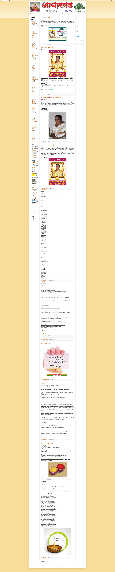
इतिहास (32, 109)
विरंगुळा (32, 130)
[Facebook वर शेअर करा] (49, 44)
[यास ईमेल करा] (47, 44)
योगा (32, 129)
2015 (32, 31)
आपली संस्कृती (33, 108)
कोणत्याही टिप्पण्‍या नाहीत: (46, 188)
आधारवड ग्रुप (33, 107)
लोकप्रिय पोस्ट (33, 20)
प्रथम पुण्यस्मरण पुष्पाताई (45, 17)
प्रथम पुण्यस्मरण (44, 95)
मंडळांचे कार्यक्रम (33, 125)
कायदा (32, 57)
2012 (32, 220)
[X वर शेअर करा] (49, 44)
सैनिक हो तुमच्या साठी (34, 48)
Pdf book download (34, 155)
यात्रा (32, 128)
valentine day (33, 103)
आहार (32, 44)
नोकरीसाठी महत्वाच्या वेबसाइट (34, 121)
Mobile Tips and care (34, 55)
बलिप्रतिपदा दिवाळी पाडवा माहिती (47, 483)
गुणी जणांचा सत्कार (33, 112)
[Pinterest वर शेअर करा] (50, 44)
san (32, 102)
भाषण (32, 124)
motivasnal (33, 101)
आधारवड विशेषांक (36, 13)
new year (33, 68)
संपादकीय (33, 26)
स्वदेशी (32, 76)
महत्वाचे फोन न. (33, 53)
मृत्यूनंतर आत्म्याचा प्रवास (34, 127)
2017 (32, 217)
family (32, 100)
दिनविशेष (32, 22)
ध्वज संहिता (33, 119)
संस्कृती (32, 37)
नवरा (42, 193)
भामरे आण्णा (33, 87)
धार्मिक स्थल (33, 118)
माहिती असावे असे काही (34, 60)
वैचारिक (32, 52)
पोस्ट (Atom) (46, 561)
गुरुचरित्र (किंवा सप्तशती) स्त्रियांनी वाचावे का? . (34, 167)
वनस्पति (32, 90)
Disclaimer (68, 13)
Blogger (60, 566)
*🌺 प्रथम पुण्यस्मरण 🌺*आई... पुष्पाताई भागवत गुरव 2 (51, 97)
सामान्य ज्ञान (33, 43)
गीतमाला (32, 70)
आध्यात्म (32, 21)
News (32, 66)
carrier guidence (34, 99)
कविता (43, 281)
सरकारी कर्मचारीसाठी (34, 93)
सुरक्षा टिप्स (33, 138)
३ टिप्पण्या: (45, 557)
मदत (32, 126)
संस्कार (32, 35)
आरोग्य (32, 24)
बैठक (32, 86)
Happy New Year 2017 (46, 343)
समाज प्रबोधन (33, 136)
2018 (32, 216)
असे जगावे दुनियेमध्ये (34, 150)
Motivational (33, 36)
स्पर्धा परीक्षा (33, 141)
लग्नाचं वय (43, 285)
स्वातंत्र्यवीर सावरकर (34, 142)
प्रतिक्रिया (50, 13)
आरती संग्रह (33, 81)
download (33, 80)
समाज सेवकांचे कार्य (33, 54)
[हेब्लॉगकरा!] (48, 44)
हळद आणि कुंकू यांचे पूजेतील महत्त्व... (47, 443)
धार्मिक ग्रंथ (33, 47)
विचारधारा (33, 30)
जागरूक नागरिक (33, 71)
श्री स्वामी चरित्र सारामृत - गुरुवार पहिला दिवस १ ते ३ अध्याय (36, 161)
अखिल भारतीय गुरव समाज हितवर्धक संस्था (34, 104)
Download (46, 13)
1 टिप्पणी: (45, 141)
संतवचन (32, 42)
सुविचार (32, 139)
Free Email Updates (56, 13)
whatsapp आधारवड (34, 33)
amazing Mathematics (34, 79)
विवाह (32, 131)
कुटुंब (44, 281)
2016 (32, 34)
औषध (32, 111)
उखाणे (32, 110)
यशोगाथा (32, 88)
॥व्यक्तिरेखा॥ (33, 77)
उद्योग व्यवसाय (33, 82)
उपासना (32, 56)
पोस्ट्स (78, 43)
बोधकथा (32, 59)
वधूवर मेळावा (33, 89)
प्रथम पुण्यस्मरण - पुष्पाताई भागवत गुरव (47, 145)
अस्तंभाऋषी (33, 105)
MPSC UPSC (33, 98)
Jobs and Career (41, 13)
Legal (32, 65)
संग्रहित (32, 64)
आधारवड (32, 69)
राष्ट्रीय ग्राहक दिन (44, 383)
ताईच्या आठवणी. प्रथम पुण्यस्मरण (47, 47)
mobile (32, 67)
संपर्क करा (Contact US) (63, 13)
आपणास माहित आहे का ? (34, 25)
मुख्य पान (31, 13)
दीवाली (32, 117)
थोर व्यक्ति (33, 32)
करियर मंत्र (33, 45)
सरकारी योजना (33, 137)
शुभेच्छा (32, 91)
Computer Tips (33, 78)
